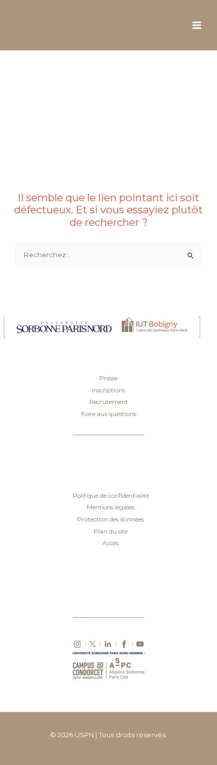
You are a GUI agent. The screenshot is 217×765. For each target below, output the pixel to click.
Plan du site (111, 531)
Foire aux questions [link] (108, 414)
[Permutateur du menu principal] (197, 25)
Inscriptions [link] (108, 390)
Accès (110, 543)
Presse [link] (108, 378)
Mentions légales (110, 507)
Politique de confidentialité (111, 495)
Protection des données (110, 519)
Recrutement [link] (108, 401)
